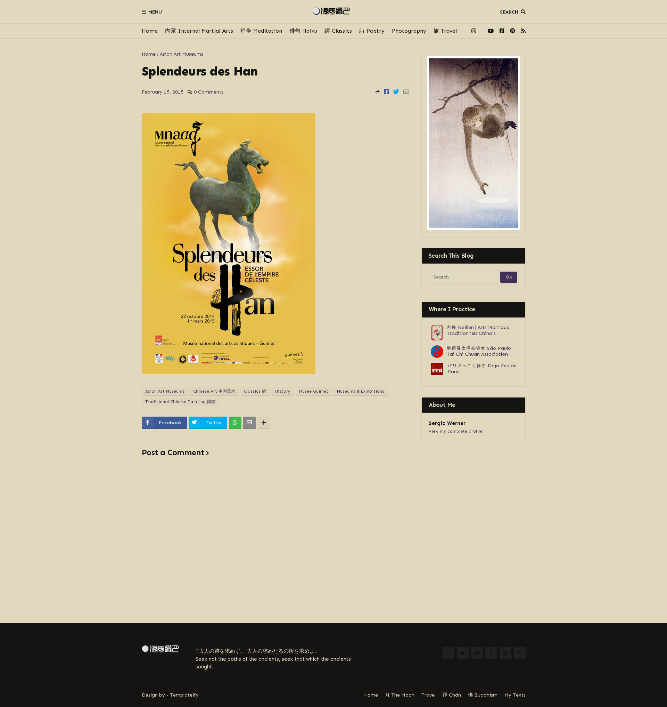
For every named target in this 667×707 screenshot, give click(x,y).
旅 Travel (445, 30)
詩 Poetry (372, 30)
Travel (428, 695)
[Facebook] (386, 92)
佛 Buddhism (482, 695)
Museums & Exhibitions (360, 391)
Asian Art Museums (181, 54)
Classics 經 (255, 391)
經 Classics (338, 30)
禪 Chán (452, 695)
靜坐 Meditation (261, 30)
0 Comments (208, 92)
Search (509, 12)
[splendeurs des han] (228, 372)
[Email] (406, 92)
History (282, 391)
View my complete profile (455, 431)
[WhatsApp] (235, 423)
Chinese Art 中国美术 (214, 391)
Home (150, 30)
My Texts (515, 695)
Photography (409, 30)
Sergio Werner (447, 423)
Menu (155, 12)
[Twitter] (396, 92)
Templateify (184, 695)
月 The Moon (399, 695)
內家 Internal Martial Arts (199, 30)
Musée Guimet (313, 391)
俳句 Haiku (303, 30)
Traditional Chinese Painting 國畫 (180, 401)
